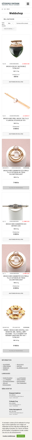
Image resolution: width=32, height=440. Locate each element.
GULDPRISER (6, 364)
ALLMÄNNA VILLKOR (22, 368)
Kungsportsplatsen (15, 393)
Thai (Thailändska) (21, 383)
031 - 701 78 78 (12, 411)
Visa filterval (8, 28)
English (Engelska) (7, 378)
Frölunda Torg (13, 401)
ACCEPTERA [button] (21, 436)
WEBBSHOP (6, 368)
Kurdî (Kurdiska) (21, 381)
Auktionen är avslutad (16, 81)
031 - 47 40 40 (12, 403)
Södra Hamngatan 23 (15, 409)
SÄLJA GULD (20, 364)
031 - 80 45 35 (12, 394)
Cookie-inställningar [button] (9, 436)
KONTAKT (5, 369)
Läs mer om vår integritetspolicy (11, 432)
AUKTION (19, 366)
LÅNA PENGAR (7, 366)
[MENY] (28, 4)
